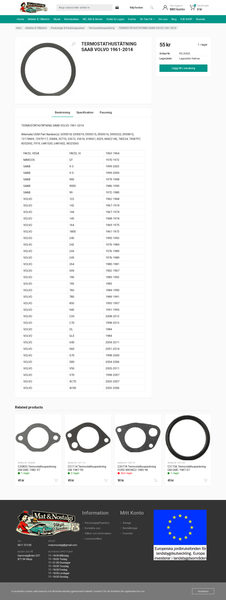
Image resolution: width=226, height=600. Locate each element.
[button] (56, 480)
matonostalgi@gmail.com (62, 545)
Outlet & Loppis (115, 19)
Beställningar (130, 528)
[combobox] (84, 7)
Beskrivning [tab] (62, 112)
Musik (57, 19)
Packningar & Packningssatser (68, 28)
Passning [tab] (106, 112)
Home (20, 19)
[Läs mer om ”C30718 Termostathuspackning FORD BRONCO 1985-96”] (156, 480)
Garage (127, 522)
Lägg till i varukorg (183, 68)
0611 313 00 (24, 545)
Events (132, 19)
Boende (200, 19)
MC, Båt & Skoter (93, 19)
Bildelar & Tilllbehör (39, 19)
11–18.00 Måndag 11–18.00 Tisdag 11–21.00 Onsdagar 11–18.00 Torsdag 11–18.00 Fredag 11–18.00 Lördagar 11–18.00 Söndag (59, 566)
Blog (174, 19)
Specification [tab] (84, 112)
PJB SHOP (186, 19)
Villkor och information (98, 533)
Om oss (163, 19)
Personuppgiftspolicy (97, 522)
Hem (19, 28)
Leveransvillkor (93, 538)
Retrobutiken (71, 19)
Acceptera (203, 591)
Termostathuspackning (102, 28)
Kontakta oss (92, 528)
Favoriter (128, 533)
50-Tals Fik (146, 19)
